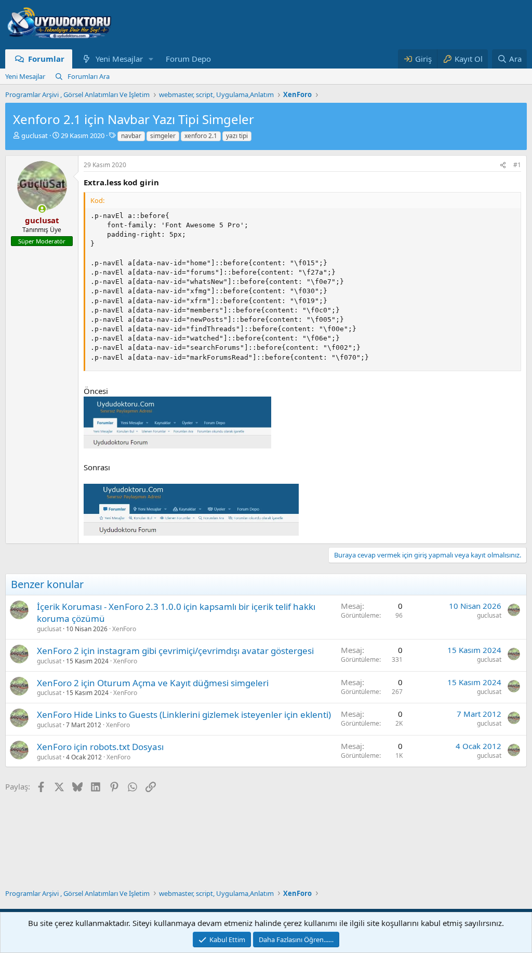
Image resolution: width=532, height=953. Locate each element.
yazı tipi (237, 135)
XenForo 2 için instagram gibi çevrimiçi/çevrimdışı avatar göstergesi (175, 651)
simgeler (163, 135)
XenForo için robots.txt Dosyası (100, 747)
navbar (131, 135)
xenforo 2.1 (200, 135)
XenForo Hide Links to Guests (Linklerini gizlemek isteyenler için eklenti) (184, 714)
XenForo (124, 628)
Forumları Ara (89, 76)
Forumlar (46, 58)
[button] (150, 59)
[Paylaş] (503, 165)
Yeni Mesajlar (119, 58)
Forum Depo (188, 58)
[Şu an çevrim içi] (42, 209)
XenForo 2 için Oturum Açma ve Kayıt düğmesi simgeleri (153, 683)
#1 (517, 164)
